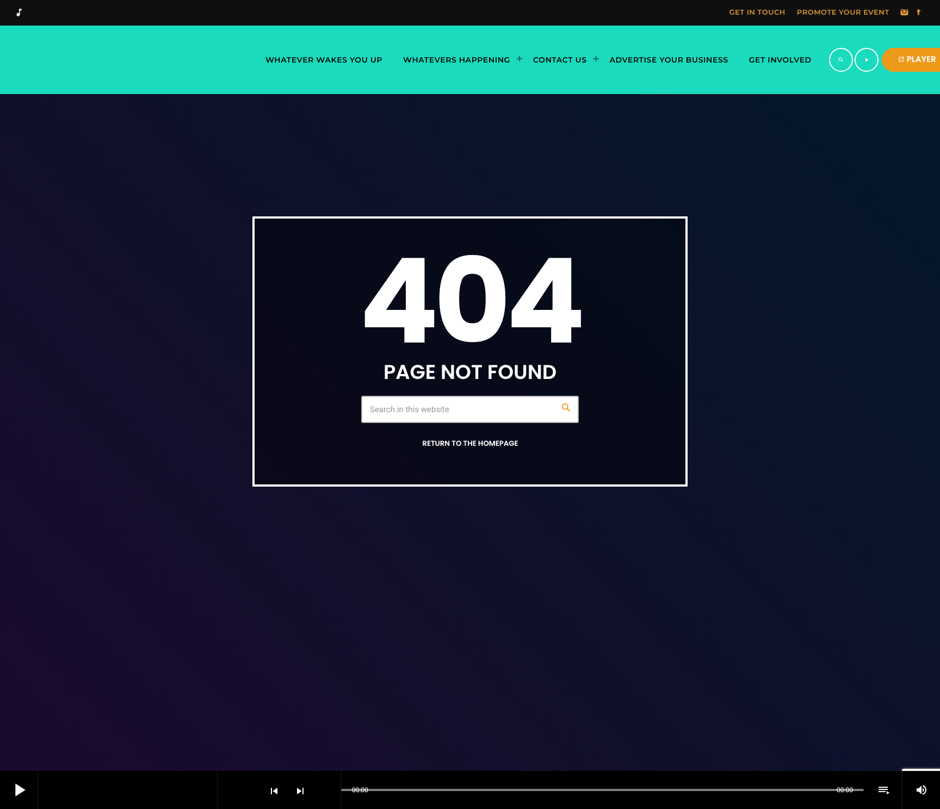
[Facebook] (918, 13)
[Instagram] (904, 13)
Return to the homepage (470, 443)
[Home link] (132, 60)
